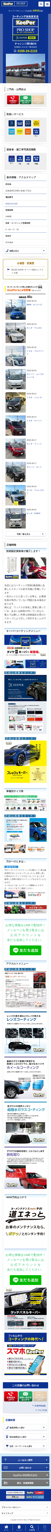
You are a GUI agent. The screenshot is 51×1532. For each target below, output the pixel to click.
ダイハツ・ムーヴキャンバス (35, 375)
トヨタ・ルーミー (34, 420)
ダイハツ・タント (34, 467)
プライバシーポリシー (11, 1507)
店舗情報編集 (40, 1406)
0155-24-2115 (27, 51)
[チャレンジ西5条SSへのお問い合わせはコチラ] (25, 99)
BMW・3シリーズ (34, 305)
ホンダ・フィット (34, 444)
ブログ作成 (42, 1410)
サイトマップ (7, 1513)
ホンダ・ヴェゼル (34, 328)
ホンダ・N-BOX (33, 513)
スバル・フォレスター (35, 491)
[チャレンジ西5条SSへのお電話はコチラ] (13, 99)
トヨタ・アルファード (35, 352)
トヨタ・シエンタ (34, 397)
